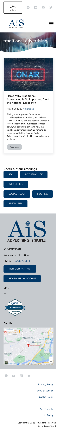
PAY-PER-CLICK (34, 174)
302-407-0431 (13, 7)
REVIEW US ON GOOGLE (22, 278)
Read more (16, 147)
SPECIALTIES (15, 203)
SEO (10, 174)
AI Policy (48, 415)
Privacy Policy (45, 384)
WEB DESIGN (15, 184)
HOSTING (42, 194)
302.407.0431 (21, 261)
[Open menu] (5, 294)
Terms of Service (44, 390)
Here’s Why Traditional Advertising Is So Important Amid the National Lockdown (28, 99)
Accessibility (46, 409)
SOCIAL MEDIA (16, 194)
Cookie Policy (46, 397)
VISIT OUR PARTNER (19, 268)
